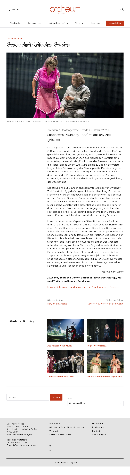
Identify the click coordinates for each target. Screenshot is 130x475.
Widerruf (53, 431)
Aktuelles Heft (57, 23)
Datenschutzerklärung (60, 435)
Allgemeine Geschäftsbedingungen (66, 427)
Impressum (55, 423)
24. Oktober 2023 (14, 38)
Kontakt (96, 431)
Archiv (70, 399)
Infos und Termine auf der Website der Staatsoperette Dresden (83, 287)
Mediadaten (98, 427)
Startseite (15, 23)
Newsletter (115, 23)
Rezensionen (35, 23)
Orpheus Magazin (68, 462)
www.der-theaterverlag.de (19, 434)
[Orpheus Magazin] (65, 9)
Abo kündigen (99, 435)
